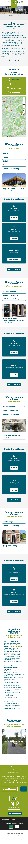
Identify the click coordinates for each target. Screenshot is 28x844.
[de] (22, 1)
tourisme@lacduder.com (14, 231)
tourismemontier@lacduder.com (14, 594)
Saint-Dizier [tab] (12, 770)
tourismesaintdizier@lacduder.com (14, 483)
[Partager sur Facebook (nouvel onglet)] (9, 60)
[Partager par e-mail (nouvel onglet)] (18, 60)
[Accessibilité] (9, 2)
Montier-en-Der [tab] (13, 772)
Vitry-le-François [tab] (22, 770)
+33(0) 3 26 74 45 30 (14, 345)
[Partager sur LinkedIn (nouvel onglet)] (15, 60)
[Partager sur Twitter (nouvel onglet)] (12, 60)
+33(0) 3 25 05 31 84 (14, 460)
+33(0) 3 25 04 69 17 (14, 572)
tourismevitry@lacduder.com (14, 367)
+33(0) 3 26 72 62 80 (14, 211)
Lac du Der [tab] (4, 770)
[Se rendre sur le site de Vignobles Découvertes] (11, 827)
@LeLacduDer (14, 252)
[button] (22, 1)
